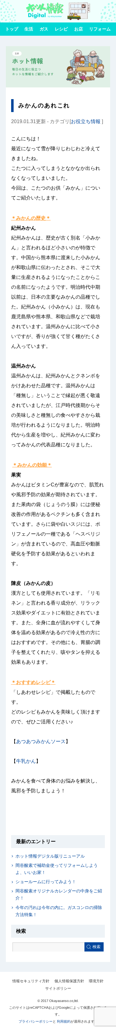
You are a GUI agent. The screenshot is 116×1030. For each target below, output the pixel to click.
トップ (11, 28)
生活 (28, 28)
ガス (44, 28)
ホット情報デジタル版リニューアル (50, 856)
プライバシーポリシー (36, 1021)
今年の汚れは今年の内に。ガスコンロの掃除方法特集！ (58, 911)
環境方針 (96, 981)
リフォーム (100, 28)
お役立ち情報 (86, 121)
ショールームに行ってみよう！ (45, 881)
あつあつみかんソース (41, 741)
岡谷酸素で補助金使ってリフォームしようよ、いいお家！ (56, 869)
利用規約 (64, 1021)
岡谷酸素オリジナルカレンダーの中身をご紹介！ (58, 894)
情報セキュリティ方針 (30, 981)
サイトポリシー (58, 988)
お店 (78, 28)
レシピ (61, 28)
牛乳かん (26, 761)
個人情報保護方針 (69, 981)
